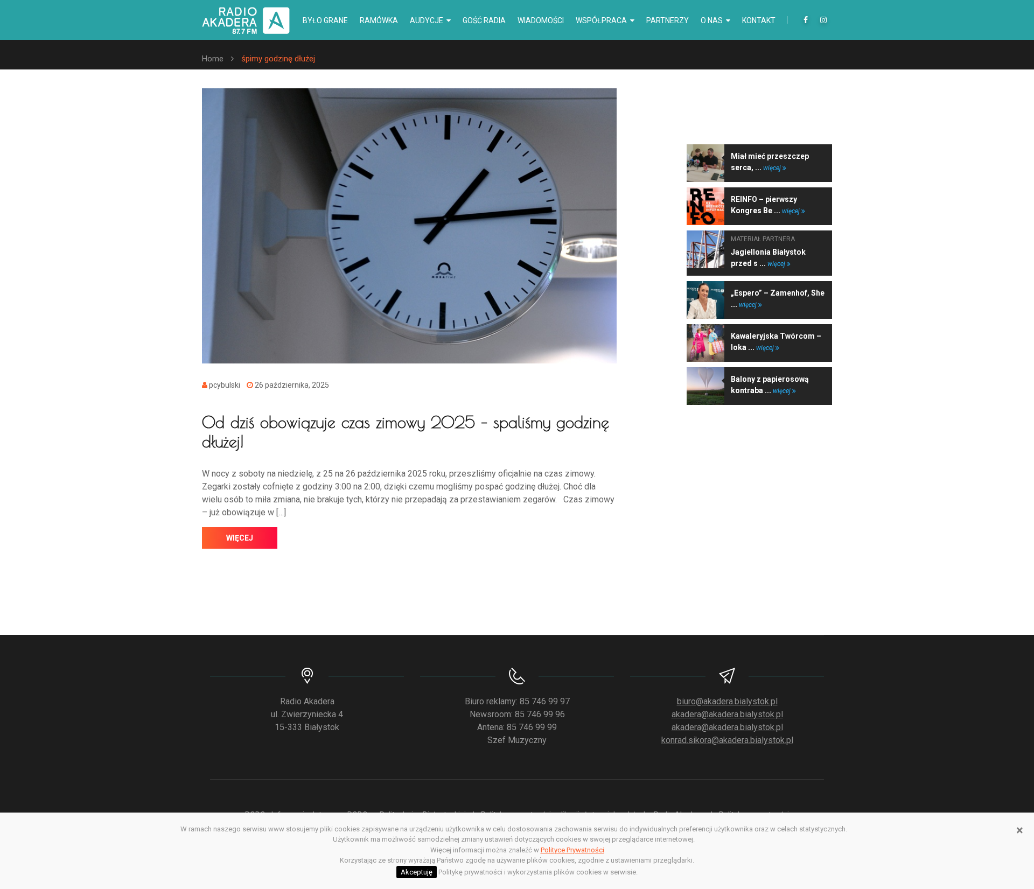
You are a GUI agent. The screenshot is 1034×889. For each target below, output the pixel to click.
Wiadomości (541, 20)
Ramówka (379, 20)
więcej (239, 538)
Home (212, 59)
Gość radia (484, 20)
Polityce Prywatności (572, 850)
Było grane (325, 20)
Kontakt (759, 20)
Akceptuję (416, 872)
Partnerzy (667, 20)
